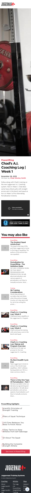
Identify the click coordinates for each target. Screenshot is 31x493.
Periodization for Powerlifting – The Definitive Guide (17, 264)
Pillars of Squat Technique (13, 416)
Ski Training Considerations (16, 291)
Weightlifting (17, 490)
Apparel (25, 484)
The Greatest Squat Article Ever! (18, 243)
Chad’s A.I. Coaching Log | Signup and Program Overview (18, 344)
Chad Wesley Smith (18, 178)
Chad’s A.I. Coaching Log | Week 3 (18, 313)
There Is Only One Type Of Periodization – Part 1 (19, 381)
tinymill (14, 478)
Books (25, 486)
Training (12, 288)
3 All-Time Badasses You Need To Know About (13, 423)
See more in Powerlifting (15, 451)
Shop (25, 481)
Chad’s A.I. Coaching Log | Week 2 (18, 327)
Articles (15, 481)
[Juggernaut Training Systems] (9, 4)
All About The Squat (11, 438)
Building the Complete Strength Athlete (12, 445)
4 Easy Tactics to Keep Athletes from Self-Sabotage (15, 431)
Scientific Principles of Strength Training (12, 409)
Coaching (4, 481)
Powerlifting (7, 160)
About (3, 484)
